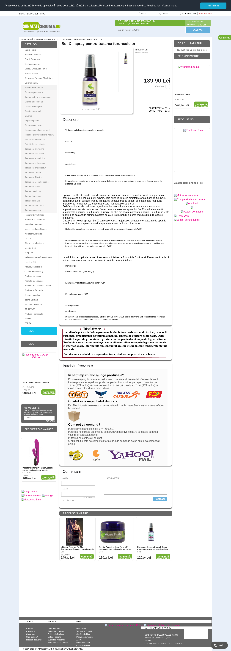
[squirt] (192, 208)
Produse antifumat (33, 125)
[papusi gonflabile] (191, 211)
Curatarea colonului (33, 111)
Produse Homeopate (34, 314)
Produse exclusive (33, 276)
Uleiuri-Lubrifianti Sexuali (36, 229)
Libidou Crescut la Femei (36, 69)
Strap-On (29, 252)
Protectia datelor (83, 643)
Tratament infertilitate (34, 215)
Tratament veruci (32, 186)
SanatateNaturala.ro (46, 39)
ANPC (79, 640)
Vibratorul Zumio (182, 95)
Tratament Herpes (33, 172)
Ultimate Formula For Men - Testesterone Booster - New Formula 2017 (77, 548)
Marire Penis (30, 50)
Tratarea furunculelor (34, 205)
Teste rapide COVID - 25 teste (35, 382)
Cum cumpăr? (32, 637)
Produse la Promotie (34, 290)
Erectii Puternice (32, 59)
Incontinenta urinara (33, 224)
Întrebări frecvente (34, 640)
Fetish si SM (30, 262)
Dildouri (28, 238)
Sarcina (28, 318)
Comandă (87, 557)
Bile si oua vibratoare (34, 243)
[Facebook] (181, 23)
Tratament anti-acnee (34, 153)
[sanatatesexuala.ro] (41, 32)
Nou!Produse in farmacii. (58, 643)
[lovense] (31, 495)
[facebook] (177, 188)
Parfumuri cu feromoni (35, 219)
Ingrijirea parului (32, 120)
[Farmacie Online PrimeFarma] (162, 625)
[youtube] (183, 188)
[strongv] (47, 495)
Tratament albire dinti (34, 149)
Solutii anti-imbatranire (35, 139)
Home (22, 14)
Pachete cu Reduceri (34, 281)
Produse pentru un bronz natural (39, 135)
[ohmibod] (191, 203)
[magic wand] (29, 491)
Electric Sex (30, 248)
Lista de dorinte (54, 637)
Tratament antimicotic (35, 163)
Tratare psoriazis (32, 201)
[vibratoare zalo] (31, 499)
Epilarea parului (31, 83)
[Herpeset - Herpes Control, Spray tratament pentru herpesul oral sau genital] (151, 532)
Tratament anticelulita (35, 158)
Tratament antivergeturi (35, 168)
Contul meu (31, 631)
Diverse (28, 116)
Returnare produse (56, 631)
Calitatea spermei (32, 64)
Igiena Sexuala (31, 300)
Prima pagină (27, 39)
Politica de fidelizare (56, 634)
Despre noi (32, 14)
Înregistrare (205, 14)
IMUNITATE (30, 309)
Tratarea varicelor (33, 210)
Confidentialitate (83, 634)
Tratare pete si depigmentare (38, 97)
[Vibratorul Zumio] (189, 79)
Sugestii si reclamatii (56, 640)
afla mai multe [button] (169, 5)
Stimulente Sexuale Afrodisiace (39, 78)
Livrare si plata (54, 628)
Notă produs (69, 500)
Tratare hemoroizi (33, 196)
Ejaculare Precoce (33, 54)
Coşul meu (31, 634)
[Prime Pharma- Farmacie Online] (124, 625)
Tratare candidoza (33, 191)
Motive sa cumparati (85, 637)
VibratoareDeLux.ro (33, 234)
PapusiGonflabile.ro (33, 267)
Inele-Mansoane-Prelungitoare (38, 257)
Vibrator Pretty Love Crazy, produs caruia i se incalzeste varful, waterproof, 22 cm (37, 469)
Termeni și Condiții (84, 631)
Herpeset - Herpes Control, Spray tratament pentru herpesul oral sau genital (152, 548)
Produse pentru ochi (34, 92)
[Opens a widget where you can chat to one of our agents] (219, 645)
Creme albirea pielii (33, 106)
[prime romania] (193, 150)
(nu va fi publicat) (89, 498)
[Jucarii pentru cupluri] (187, 219)
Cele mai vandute (32, 295)
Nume (65, 478)
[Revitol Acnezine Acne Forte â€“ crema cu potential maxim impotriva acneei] (112, 532)
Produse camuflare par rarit (37, 130)
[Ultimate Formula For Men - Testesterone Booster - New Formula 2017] (74, 532)
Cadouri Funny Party (34, 271)
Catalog (31, 44)
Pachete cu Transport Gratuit (38, 285)
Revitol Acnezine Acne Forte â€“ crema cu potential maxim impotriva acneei (115, 548)
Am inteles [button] (213, 5)
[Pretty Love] (182, 215)
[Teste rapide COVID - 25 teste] (36, 367)
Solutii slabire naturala (35, 144)
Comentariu (113, 478)
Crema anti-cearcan (34, 102)
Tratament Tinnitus (33, 177)
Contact (29, 628)
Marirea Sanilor (31, 73)
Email (65, 489)
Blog (42, 14)
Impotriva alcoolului (33, 304)
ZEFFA (28, 323)
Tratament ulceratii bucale (37, 182)
